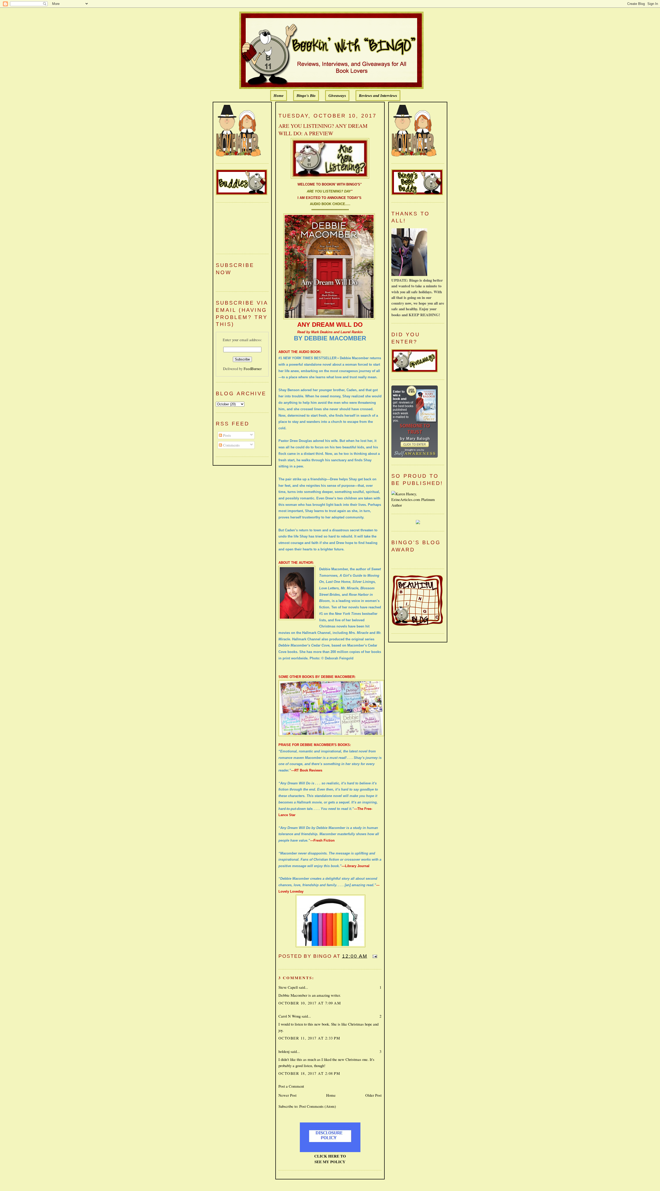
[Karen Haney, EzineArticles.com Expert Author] (417, 505)
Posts (226, 435)
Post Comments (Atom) (317, 1106)
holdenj (284, 1051)
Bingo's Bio (306, 96)
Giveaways (337, 96)
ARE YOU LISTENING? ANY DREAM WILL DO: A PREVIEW (322, 129)
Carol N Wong (289, 1016)
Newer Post (287, 1095)
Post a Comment (291, 1086)
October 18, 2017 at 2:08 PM (309, 1073)
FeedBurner (253, 368)
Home (279, 96)
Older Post (373, 1095)
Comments (231, 445)
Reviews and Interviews (378, 96)
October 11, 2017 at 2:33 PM (309, 1038)
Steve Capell (288, 987)
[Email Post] (373, 956)
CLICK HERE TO (330, 1156)
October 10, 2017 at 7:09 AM (309, 1002)
